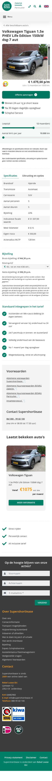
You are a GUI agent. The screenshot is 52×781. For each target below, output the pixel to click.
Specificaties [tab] (10, 175)
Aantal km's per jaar (12, 133)
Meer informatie (26, 502)
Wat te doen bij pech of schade (17, 637)
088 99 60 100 (18, 700)
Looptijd (6, 123)
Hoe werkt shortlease (12, 640)
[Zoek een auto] (35, 6)
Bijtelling (6, 644)
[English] (46, 6)
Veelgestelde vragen (12, 655)
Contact (44, 757)
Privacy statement (13, 757)
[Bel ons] (29, 6)
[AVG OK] (18, 729)
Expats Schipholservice (13, 648)
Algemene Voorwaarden (13, 659)
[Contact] (40, 6)
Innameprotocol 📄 (15, 400)
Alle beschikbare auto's (17, 25)
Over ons (6, 618)
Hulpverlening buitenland (14, 629)
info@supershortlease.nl (21, 697)
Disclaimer (31, 757)
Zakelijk (18, 3)
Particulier (20, 7)
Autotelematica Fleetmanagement (18, 652)
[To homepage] (8, 6)
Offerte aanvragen (24, 94)
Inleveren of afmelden (13, 633)
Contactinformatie (11, 622)
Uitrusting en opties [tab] (33, 175)
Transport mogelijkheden (14, 625)
